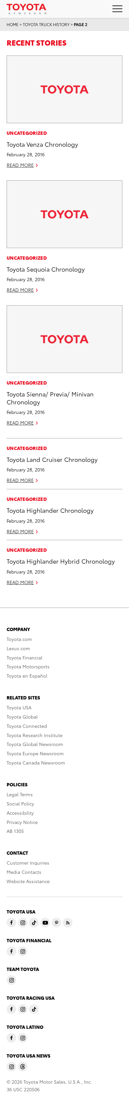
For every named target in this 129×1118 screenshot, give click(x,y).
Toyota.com (19, 639)
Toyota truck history (46, 24)
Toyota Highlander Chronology (50, 510)
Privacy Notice (22, 822)
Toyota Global (22, 716)
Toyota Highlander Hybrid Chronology (61, 561)
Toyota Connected (27, 726)
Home (13, 24)
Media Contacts (24, 872)
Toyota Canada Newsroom (36, 762)
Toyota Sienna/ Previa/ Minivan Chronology (50, 397)
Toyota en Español (27, 675)
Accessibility (20, 812)
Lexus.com (18, 648)
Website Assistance (28, 881)
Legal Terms (20, 794)
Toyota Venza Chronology (42, 144)
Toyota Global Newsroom (35, 744)
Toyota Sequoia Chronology (46, 269)
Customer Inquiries (28, 862)
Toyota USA (19, 707)
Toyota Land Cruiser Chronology (52, 459)
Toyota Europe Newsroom (35, 753)
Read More (20, 165)
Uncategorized (27, 133)
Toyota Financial (24, 657)
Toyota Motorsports (28, 666)
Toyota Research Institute (35, 735)
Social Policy (20, 803)
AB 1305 (15, 831)
